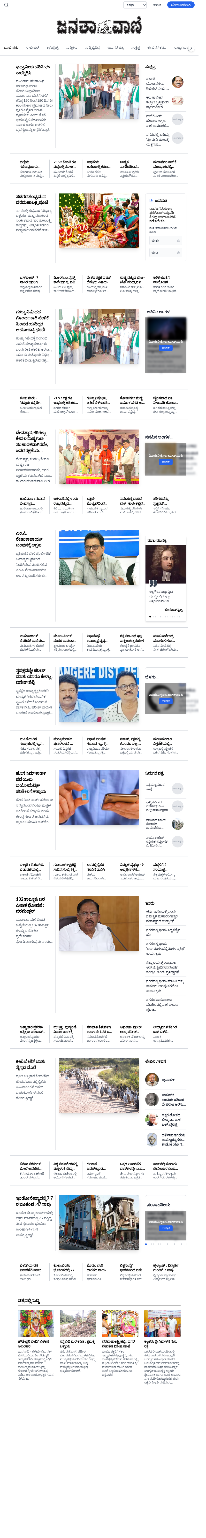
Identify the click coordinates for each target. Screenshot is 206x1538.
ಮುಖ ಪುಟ (11, 47)
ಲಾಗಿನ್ (157, 5)
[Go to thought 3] (155, 616)
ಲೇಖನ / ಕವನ (157, 47)
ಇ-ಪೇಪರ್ (32, 47)
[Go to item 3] (150, 1244)
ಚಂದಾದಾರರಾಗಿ (181, 5)
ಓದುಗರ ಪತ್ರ (115, 47)
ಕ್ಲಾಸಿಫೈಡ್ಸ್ (52, 47)
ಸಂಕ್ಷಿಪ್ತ (135, 47)
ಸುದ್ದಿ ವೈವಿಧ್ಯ (92, 47)
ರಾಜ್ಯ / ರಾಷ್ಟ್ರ (182, 47)
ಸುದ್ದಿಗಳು (71, 47)
